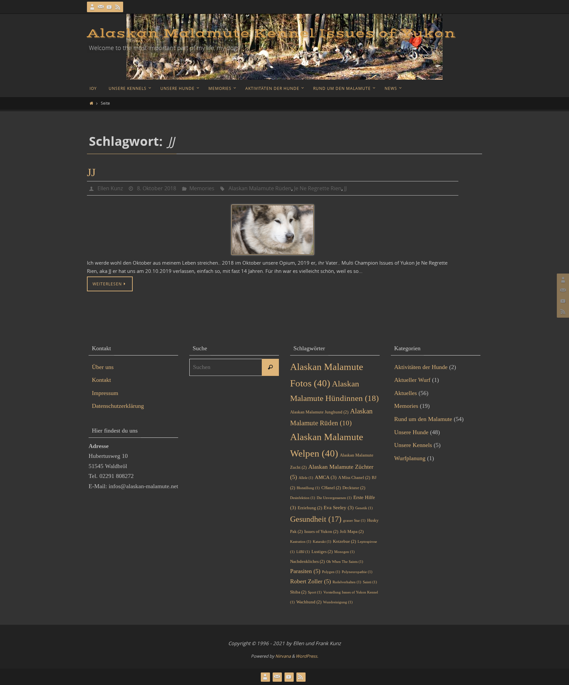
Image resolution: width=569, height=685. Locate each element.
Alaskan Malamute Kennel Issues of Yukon (271, 33)
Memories (201, 188)
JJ (91, 172)
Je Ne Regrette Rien (317, 188)
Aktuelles (405, 393)
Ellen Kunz (110, 188)
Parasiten (305, 571)
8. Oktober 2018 (156, 188)
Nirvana (283, 656)
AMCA (326, 477)
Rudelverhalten (347, 582)
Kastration (300, 541)
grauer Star (354, 520)
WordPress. (307, 656)
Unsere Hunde (411, 432)
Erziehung (310, 507)
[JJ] (272, 230)
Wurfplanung (409, 458)
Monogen (344, 552)
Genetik (364, 508)
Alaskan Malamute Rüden (260, 188)
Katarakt (322, 541)
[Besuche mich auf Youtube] (109, 7)
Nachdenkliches (307, 561)
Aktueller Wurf (412, 380)
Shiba (298, 592)
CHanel (331, 487)
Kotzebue (344, 541)
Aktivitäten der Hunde (420, 367)
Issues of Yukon (321, 531)
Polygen (331, 572)
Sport (315, 592)
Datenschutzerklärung (118, 406)
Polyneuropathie (357, 572)
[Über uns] (92, 7)
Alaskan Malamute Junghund (319, 411)
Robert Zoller (310, 581)
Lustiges (322, 551)
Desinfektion (302, 498)
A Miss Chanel (354, 477)
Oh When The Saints (344, 562)
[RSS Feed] (118, 7)
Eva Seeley (339, 507)
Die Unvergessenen (334, 498)
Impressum (105, 393)
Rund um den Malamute (423, 419)
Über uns (103, 367)
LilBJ (303, 552)
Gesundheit (315, 518)
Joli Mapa (352, 531)
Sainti (370, 582)
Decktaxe (353, 487)
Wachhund (308, 601)
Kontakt (101, 380)
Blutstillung (308, 488)
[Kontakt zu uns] (100, 7)
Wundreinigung (338, 602)
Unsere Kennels (413, 445)
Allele (306, 478)
